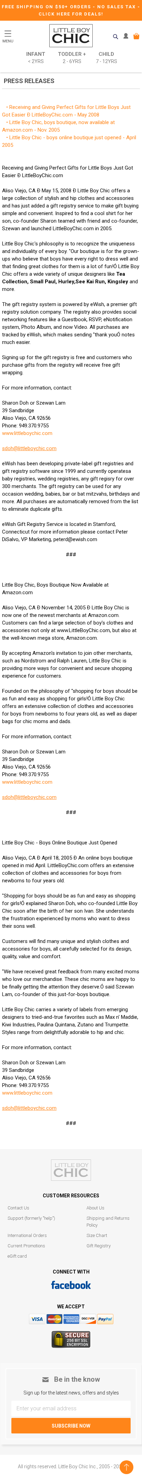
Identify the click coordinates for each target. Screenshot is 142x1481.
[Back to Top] (126, 1467)
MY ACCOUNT (127, 36)
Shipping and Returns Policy (108, 1222)
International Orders (27, 1235)
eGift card (17, 1256)
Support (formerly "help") (31, 1218)
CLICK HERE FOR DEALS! (71, 14)
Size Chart (97, 1235)
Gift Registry (99, 1245)
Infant (35, 57)
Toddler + (72, 57)
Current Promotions (26, 1245)
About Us (95, 1207)
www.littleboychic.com (27, 433)
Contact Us (18, 1207)
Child (106, 57)
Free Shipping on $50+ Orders (47, 6)
